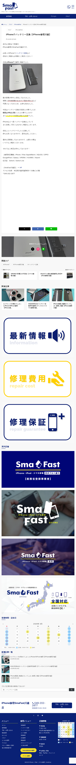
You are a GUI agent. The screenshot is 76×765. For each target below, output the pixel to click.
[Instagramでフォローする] (38, 249)
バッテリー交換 (21, 53)
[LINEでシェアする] (51, 228)
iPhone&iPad (19, 30)
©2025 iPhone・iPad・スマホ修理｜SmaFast (38, 762)
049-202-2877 (38, 704)
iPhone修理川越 (19, 264)
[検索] (71, 689)
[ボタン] (68, 7)
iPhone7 (7, 264)
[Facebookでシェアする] (38, 228)
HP (21, 168)
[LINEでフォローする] (43, 249)
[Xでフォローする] (32, 249)
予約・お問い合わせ (61, 705)
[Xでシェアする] (25, 228)
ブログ (9, 30)
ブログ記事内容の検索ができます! (13, 686)
